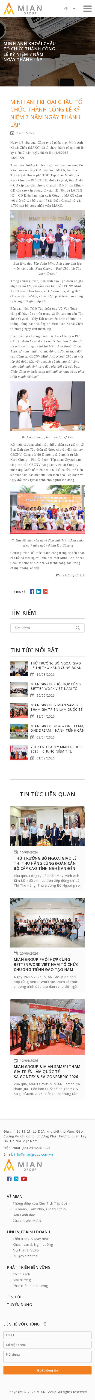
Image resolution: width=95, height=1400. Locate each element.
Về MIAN (15, 1196)
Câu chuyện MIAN (27, 1220)
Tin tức (15, 1297)
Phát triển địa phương (30, 1285)
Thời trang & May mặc (31, 1238)
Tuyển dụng (19, 1304)
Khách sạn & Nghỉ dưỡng (33, 1244)
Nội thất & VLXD (26, 1250)
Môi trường (22, 1280)
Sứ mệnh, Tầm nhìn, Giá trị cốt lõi (40, 1209)
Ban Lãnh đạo (24, 1215)
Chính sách (21, 1274)
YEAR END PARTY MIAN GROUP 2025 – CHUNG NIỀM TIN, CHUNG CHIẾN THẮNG (56, 751)
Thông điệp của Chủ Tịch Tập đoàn (41, 1203)
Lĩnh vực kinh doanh (28, 1231)
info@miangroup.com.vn (33, 1154)
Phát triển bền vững (29, 1267)
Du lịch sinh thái (26, 1256)
